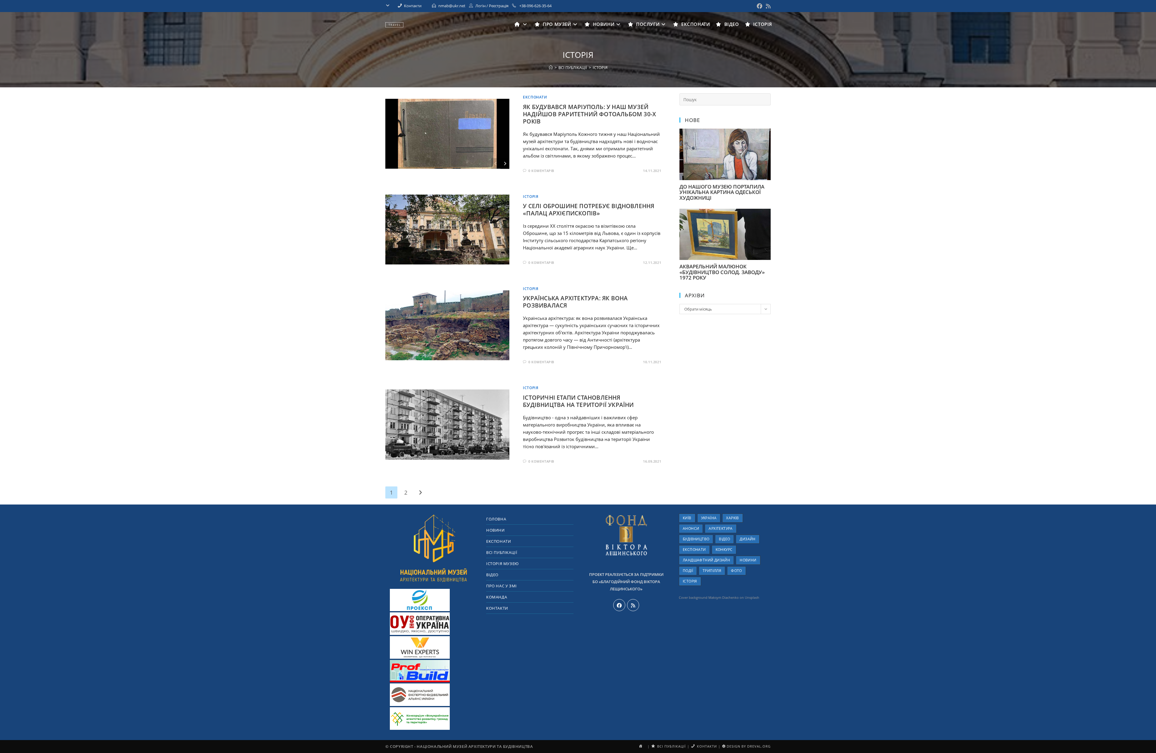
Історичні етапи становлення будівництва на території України (578, 401)
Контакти (497, 608)
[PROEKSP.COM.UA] (420, 600)
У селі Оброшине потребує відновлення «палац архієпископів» (588, 209)
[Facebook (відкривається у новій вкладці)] (759, 6)
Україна (709, 517)
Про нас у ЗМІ (501, 586)
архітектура (720, 528)
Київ (687, 517)
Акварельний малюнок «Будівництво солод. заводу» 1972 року (722, 272)
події (688, 570)
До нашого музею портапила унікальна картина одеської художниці (721, 192)
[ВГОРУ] (433, 548)
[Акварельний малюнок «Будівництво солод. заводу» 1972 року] (725, 256)
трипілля (712, 570)
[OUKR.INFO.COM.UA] (420, 624)
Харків (732, 517)
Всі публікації (501, 552)
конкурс (724, 549)
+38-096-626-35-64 (535, 5)
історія (600, 67)
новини (748, 560)
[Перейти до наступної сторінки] (420, 492)
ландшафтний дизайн (706, 560)
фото (736, 570)
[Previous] (495, 163)
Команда (496, 597)
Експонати (535, 97)
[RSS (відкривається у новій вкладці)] (767, 6)
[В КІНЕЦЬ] (389, 5)
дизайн (747, 539)
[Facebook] (619, 605)
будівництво (696, 539)
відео (724, 539)
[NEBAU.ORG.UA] (420, 695)
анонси (691, 528)
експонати (694, 549)
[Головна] (551, 67)
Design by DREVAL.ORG (748, 746)
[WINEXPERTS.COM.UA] (420, 647)
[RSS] (633, 605)
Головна (496, 519)
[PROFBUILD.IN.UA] (420, 671)
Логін (480, 5)
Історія (530, 196)
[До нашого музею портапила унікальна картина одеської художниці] (725, 177)
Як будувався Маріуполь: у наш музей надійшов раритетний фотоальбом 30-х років (589, 114)
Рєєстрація (498, 5)
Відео (492, 574)
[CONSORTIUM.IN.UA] (420, 718)
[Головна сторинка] (521, 24)
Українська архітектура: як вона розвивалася (575, 301)
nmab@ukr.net (451, 5)
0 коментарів (541, 170)
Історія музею (502, 563)
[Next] (504, 163)
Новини (495, 530)
